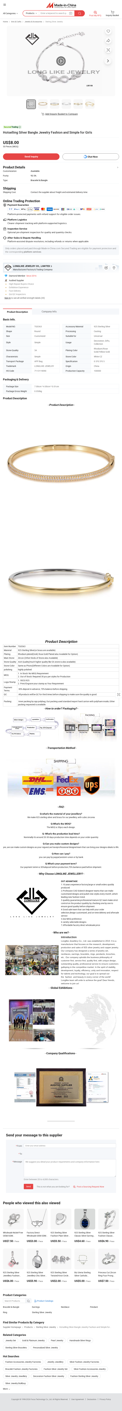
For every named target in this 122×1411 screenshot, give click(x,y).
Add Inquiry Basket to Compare (61, 114)
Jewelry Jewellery (55, 1361)
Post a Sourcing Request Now (88, 1186)
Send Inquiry (31, 156)
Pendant (94, 1307)
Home (5, 21)
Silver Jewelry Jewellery (16, 1376)
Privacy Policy (105, 1399)
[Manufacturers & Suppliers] (61, 5)
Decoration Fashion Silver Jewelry (48, 1376)
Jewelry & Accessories (33, 21)
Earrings (36, 1307)
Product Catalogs (45, 1300)
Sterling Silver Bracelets (16, 1347)
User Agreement (77, 1399)
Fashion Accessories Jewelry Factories (23, 1361)
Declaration (91, 1399)
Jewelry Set (10, 1340)
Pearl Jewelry (57, 1340)
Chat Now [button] (92, 156)
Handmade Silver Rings (80, 1340)
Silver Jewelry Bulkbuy (15, 1383)
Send (28, 1186)
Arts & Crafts (16, 21)
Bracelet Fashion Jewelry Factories (21, 1369)
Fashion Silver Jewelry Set (56, 1369)
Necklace (65, 1307)
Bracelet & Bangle (11, 1307)
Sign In (7, 297)
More (5, 1388)
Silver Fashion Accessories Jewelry (90, 1369)
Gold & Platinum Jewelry (33, 1340)
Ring (5, 1312)
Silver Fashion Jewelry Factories (84, 1361)
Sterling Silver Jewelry (54, 21)
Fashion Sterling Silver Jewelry (84, 1376)
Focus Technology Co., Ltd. (42, 1399)
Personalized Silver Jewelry (45, 1347)
